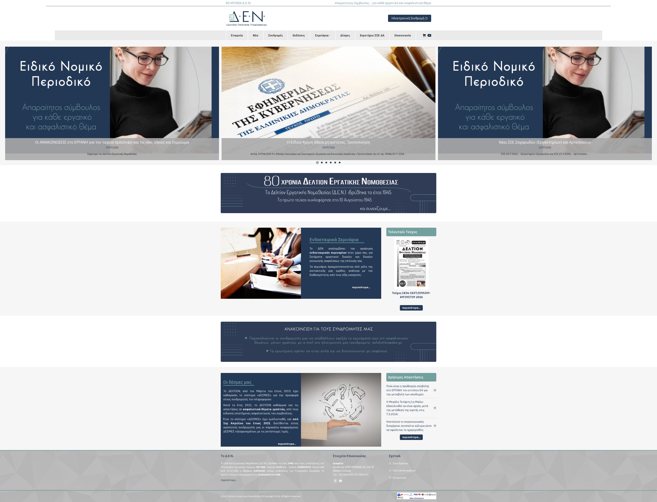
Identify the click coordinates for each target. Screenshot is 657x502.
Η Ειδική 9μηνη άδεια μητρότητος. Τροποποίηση (328, 142)
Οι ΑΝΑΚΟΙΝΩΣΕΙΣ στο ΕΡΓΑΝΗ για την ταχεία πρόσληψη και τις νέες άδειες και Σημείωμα (112, 142)
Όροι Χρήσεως (400, 463)
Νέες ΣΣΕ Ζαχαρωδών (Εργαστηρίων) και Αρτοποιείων (545, 142)
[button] (317, 162)
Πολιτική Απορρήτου (404, 470)
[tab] (411, 390)
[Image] (328, 193)
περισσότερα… (229, 480)
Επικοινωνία (399, 477)
